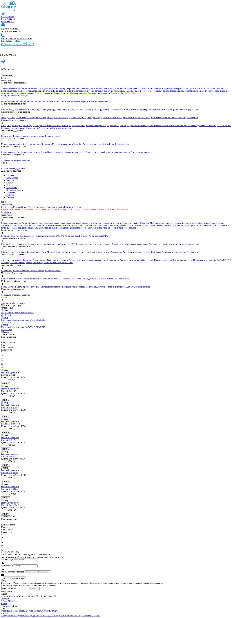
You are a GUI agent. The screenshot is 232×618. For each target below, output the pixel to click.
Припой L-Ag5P (8, 391)
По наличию (7, 347)
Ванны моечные (8, 152)
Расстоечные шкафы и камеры (136, 117)
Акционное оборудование (13, 168)
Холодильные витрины (42, 91)
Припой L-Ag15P (9, 407)
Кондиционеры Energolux (76, 101)
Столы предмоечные (140, 152)
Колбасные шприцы (32, 144)
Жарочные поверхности (57, 125)
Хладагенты (117, 109)
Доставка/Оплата (34, 611)
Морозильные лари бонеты (200, 91)
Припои (4, 109)
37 (12, 552)
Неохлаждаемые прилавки (22, 93)
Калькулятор (12, 178)
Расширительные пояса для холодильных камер (43, 88)
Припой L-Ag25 (8, 456)
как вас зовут (7, 559)
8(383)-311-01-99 (24, 38)
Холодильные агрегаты (20, 91)
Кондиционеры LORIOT (52, 101)
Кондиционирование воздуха (40, 615)
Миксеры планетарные (57, 117)
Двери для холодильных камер (80, 88)
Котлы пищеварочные (96, 125)
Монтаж (10, 180)
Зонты (44, 152)
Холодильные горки (84, 91)
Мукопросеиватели (77, 117)
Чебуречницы (45, 128)
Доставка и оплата (55, 207)
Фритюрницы (32, 128)
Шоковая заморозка (78, 93)
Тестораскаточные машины (173, 117)
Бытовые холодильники (99, 93)
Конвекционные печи (36, 117)
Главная (10, 175)
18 (2, 360)
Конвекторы (6, 136)
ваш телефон (7, 566)
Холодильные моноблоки (193, 88)
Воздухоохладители (18, 109)
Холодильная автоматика (87, 109)
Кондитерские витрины (64, 91)
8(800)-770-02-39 (8, 38)
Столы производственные (28, 152)
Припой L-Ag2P (8, 375)
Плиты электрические (182, 125)
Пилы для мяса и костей (94, 144)
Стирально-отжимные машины (15, 160)
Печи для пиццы (94, 117)
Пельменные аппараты (11, 144)
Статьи (45, 611)
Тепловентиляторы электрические (28, 136)
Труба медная (105, 109)
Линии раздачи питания (131, 125)
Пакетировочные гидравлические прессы (66, 152)
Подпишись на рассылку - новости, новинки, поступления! (28, 585)
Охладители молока (44, 93)
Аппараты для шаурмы (11, 125)
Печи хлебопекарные (112, 117)
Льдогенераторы (141, 91)
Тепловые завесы (53, 136)
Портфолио (11, 187)
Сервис (24, 207)
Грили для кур (39, 125)
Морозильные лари (179, 91)
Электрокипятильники (62, 128)
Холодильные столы (104, 91)
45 (2, 367)
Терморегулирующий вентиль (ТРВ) (58, 109)
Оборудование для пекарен (13, 117)
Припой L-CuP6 (8, 440)
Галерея (10, 195)
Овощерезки (148, 125)
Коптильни (46, 144)
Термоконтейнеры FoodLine (123, 93)
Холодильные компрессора (136, 109)
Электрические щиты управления (183, 109)
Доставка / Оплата (14, 190)
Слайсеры (109, 144)
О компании (6, 611)
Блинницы (27, 125)
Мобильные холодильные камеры (165, 88)
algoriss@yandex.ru (9, 29)
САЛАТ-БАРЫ (224, 125)
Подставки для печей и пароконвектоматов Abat (108, 152)
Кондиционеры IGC (10, 101)
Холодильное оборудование (14, 615)
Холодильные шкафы (123, 91)
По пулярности (8, 342)
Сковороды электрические (13, 128)
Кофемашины (113, 125)
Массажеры (66, 144)
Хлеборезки (192, 117)
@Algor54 (7, 69)
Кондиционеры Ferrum (30, 101)
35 (6, 552)
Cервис (9, 183)
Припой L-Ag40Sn (9, 489)
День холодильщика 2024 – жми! (18, 44)
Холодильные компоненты (66, 615)
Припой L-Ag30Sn (9, 472)
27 (2, 363)
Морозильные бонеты (160, 91)
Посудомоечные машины (204, 125)
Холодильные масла (158, 109)
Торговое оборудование (89, 615)
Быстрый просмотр (10, 372)
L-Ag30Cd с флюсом (10, 424)
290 (17, 552)
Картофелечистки (77, 125)
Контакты (10, 192)
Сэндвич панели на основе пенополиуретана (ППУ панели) (121, 88)
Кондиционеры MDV (98, 101)
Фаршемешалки (122, 144)
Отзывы (10, 197)
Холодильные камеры (11, 88)
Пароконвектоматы (163, 125)
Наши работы (19, 611)
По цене (5, 345)
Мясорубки (77, 144)
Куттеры (56, 144)
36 (2, 365)
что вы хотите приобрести (13, 572)
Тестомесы (156, 117)
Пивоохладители (61, 93)
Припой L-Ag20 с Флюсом (13, 505)
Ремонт (9, 185)
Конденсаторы (34, 109)
